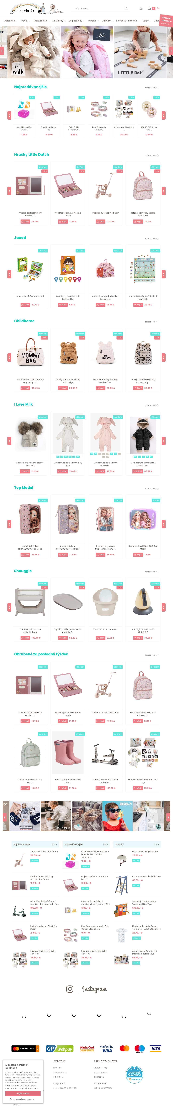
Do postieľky (75, 20)
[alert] (23, 1081)
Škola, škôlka (40, 20)
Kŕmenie (92, 20)
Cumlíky (106, 20)
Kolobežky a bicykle (126, 20)
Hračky (24, 20)
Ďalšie (145, 20)
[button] (23, 1099)
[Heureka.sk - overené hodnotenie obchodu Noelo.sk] (134, 1083)
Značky (158, 20)
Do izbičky (57, 20)
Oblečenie (9, 20)
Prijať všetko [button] (23, 1093)
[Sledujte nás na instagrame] (86, 998)
